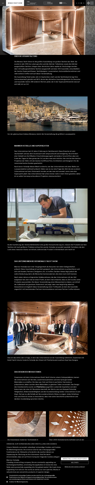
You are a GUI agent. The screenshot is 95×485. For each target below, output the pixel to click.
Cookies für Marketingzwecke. (18, 482)
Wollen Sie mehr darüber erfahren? (75, 466)
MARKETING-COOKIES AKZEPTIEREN (75, 459)
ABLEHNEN (74, 462)
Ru (83, 3)
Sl (76, 3)
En (79, 3)
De (81, 3)
